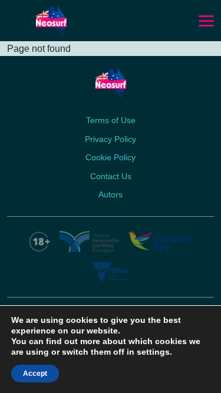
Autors (110, 194)
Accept (35, 373)
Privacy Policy (110, 139)
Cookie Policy (110, 157)
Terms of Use (111, 120)
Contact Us (110, 176)
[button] (206, 21)
